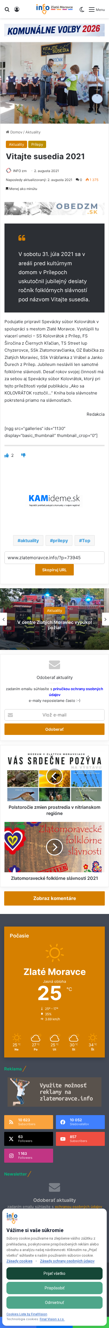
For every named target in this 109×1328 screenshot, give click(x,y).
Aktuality (33, 132)
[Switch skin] (82, 11)
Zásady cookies (19, 1261)
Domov (15, 132)
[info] (54, 9)
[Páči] (7, 455)
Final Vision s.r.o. (52, 1319)
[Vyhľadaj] (7, 11)
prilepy (60, 540)
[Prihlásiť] (17, 11)
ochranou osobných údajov (78, 1206)
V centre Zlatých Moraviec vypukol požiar (54, 624)
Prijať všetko (54, 1273)
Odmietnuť (54, 1302)
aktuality (29, 540)
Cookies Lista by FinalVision (26, 1314)
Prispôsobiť (55, 1288)
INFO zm (20, 171)
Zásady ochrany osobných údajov (67, 1261)
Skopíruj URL (54, 569)
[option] (54, 619)
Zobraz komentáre (54, 898)
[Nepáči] (23, 455)
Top (86, 540)
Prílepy (37, 144)
